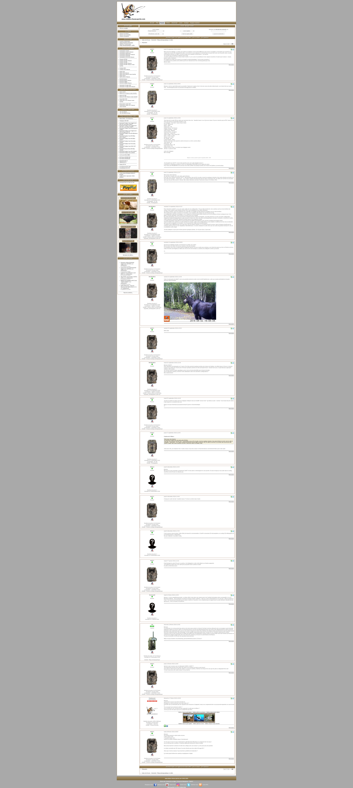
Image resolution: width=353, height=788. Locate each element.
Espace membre (195, 23)
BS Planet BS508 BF (125, 158)
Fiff (152, 624)
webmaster (124, 265)
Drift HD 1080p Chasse (126, 83)
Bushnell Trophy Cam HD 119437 (128, 151)
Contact (186, 23)
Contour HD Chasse (125, 69)
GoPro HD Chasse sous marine (128, 74)
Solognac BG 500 (124, 120)
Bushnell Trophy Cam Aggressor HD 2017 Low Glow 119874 (128, 126)
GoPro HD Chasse (124, 73)
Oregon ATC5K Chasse (126, 60)
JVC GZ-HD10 (123, 112)
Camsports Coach (124, 50)
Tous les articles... (128, 292)
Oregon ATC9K (123, 62)
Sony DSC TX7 (123, 99)
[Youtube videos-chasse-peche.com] (167, 784)
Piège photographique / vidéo (127, 45)
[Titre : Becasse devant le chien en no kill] (128, 238)
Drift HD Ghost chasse (125, 80)
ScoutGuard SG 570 (125, 168)
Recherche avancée (221, 29)
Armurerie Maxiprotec (182, 781)
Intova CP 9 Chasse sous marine (128, 93)
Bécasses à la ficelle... (128, 241)
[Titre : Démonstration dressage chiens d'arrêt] (128, 209)
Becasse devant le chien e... (128, 226)
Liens (180, 23)
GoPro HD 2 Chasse (125, 77)
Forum (162, 23)
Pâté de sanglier (124, 28)
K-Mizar (152, 83)
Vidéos (168, 23)
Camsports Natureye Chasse (127, 54)
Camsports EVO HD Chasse (127, 57)
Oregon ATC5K (123, 59)
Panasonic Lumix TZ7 (125, 104)
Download (174, 23)
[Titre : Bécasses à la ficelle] (128, 252)
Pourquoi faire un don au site (127, 182)
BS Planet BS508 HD (125, 157)
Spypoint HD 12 (124, 161)
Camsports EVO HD (125, 56)
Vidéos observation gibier (213, 712)
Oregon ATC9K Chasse (126, 63)
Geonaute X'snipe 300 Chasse (127, 86)
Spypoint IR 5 (123, 162)
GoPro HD (122, 71)
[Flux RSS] (200, 784)
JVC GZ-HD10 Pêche (125, 113)
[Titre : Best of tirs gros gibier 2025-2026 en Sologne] (128, 223)
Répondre (144, 42)
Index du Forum (146, 40)
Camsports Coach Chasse (126, 52)
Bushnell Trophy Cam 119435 (127, 152)
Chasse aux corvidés (125, 35)
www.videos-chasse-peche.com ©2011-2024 (176, 778)
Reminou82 (152, 595)
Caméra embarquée (125, 41)
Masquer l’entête (189, 26)
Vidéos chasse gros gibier (185, 723)
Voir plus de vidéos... (128, 255)
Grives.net (162, 781)
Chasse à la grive (124, 33)
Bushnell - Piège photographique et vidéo (162, 40)
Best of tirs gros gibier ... (128, 212)
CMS (168, 787)
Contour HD (123, 68)
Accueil (152, 23)
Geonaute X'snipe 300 (125, 85)
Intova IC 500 (123, 95)
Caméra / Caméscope (125, 44)
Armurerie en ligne (171, 781)
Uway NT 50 (123, 164)
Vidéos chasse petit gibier (185, 712)
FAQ (157, 23)
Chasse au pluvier (124, 36)
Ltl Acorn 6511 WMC (125, 155)
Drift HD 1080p (123, 81)
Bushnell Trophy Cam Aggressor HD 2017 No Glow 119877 (128, 123)
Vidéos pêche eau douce (199, 712)
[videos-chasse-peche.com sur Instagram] (177, 784)
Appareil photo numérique (126, 42)
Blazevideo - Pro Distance (126, 118)
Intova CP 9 (122, 92)
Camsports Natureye (125, 53)
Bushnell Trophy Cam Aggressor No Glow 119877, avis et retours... (183, 37)
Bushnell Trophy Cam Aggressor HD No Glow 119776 (128, 131)
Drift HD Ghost (123, 79)
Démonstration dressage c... (128, 198)
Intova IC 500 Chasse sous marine (128, 96)
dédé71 (152, 49)
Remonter (231, 65)
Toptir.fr (191, 781)
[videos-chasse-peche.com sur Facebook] (155, 784)
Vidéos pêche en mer (198, 723)
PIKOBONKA (152, 206)
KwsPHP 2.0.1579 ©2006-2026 (178, 787)
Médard (152, 467)
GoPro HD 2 (123, 75)
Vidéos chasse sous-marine (212, 723)
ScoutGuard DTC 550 (125, 166)
